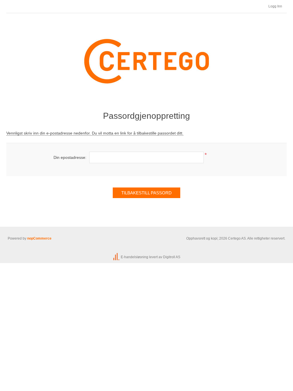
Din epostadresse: (70, 157)
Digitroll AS (171, 257)
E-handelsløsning (134, 257)
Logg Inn (275, 6)
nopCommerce (39, 238)
